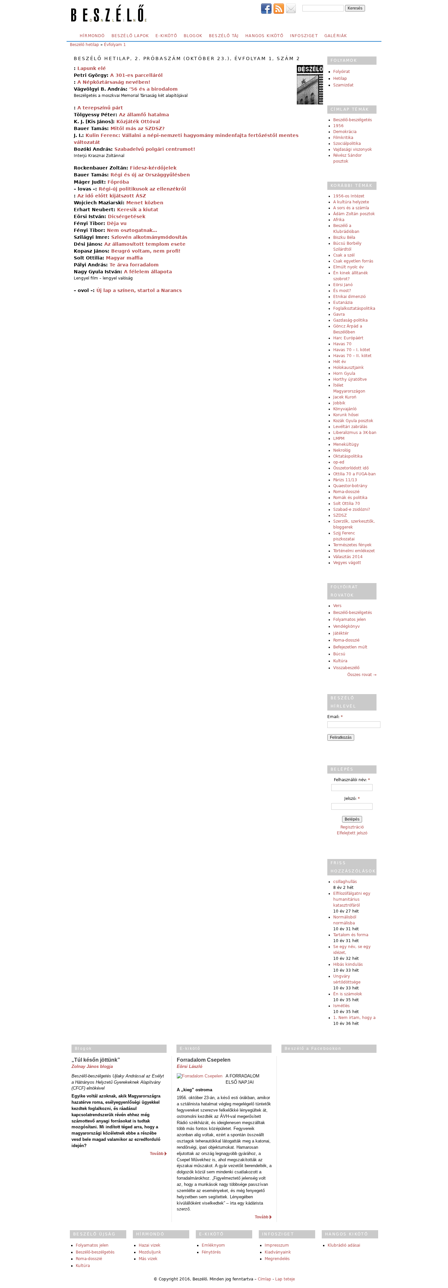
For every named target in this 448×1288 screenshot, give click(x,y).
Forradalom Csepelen (204, 1060)
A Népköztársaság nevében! (113, 82)
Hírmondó (92, 36)
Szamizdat (343, 85)
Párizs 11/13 (345, 480)
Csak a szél (344, 255)
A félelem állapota (148, 271)
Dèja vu (117, 223)
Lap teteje (285, 1279)
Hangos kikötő (264, 36)
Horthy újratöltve (350, 379)
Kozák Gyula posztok (353, 420)
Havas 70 (342, 344)
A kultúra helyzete (351, 202)
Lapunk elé (91, 68)
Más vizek (148, 1258)
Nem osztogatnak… (132, 230)
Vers (337, 605)
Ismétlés (341, 1006)
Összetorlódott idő (351, 468)
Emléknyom (213, 1245)
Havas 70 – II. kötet (352, 355)
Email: (335, 716)
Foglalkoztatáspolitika (354, 308)
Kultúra (340, 661)
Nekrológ (342, 450)
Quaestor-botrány (350, 486)
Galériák (335, 36)
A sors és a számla (351, 208)
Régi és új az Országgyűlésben (150, 174)
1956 (338, 126)
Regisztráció (352, 827)
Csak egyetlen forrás (353, 261)
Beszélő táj (224, 36)
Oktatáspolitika (347, 456)
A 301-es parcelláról (136, 75)
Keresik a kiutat (137, 209)
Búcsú (339, 654)
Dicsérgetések (126, 216)
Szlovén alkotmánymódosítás (149, 237)
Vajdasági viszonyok (352, 149)
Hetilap (340, 78)
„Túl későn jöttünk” (95, 1060)
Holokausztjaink (348, 367)
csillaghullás (345, 881)
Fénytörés (211, 1252)
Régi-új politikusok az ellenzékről (142, 189)
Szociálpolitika (347, 143)
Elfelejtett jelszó (352, 833)
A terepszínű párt (100, 107)
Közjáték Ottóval (138, 121)
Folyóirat (341, 71)
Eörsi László (189, 1066)
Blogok (193, 36)
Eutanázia (343, 302)
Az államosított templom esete (145, 244)
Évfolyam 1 (115, 44)
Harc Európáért (348, 338)
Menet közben (144, 202)
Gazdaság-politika (350, 320)
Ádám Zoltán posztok (354, 214)
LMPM (338, 438)
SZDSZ (340, 515)
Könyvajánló (344, 409)
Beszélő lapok (130, 36)
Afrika (338, 219)
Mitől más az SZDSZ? (138, 128)
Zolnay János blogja (92, 1066)
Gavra (339, 314)
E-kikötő (166, 36)
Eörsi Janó (343, 284)
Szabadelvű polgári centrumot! (154, 149)
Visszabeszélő (346, 668)
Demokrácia (344, 131)
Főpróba (118, 182)
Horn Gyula (344, 373)
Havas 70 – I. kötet (351, 350)
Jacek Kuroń (344, 397)
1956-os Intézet (348, 196)
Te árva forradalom (134, 264)
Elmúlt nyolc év (348, 267)
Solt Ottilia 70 (346, 503)
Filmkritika (343, 137)
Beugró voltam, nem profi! (145, 251)
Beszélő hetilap (84, 44)
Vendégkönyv (346, 626)
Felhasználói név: (352, 780)
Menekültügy (346, 444)
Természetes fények (352, 545)
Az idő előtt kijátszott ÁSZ (111, 195)
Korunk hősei (345, 415)
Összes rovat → (362, 674)
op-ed (338, 462)
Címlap (264, 1279)
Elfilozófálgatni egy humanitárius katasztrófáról (351, 899)
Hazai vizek (149, 1245)
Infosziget (304, 36)
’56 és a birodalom (153, 89)
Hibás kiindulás (348, 964)
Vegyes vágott (347, 562)
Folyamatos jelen (349, 619)
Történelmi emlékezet (354, 551)
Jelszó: (352, 798)
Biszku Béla (344, 237)
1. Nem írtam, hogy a (354, 1017)
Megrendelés (277, 1258)
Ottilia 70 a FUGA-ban (354, 474)
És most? (342, 290)
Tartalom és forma (350, 935)
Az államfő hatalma (144, 114)
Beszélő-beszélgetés (352, 120)
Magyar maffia (124, 257)
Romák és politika (350, 497)
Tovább (156, 1153)
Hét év (339, 361)
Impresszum (277, 1245)
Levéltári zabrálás (350, 426)
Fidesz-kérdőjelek (153, 167)
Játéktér (341, 633)
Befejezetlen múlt (350, 647)
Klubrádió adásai (344, 1245)
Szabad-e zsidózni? (351, 509)
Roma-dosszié (346, 491)
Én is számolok (347, 994)
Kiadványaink (278, 1252)
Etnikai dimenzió (349, 296)
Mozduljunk (150, 1252)
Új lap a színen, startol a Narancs (139, 290)
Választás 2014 (348, 556)
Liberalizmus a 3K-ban (355, 432)
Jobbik (339, 403)
